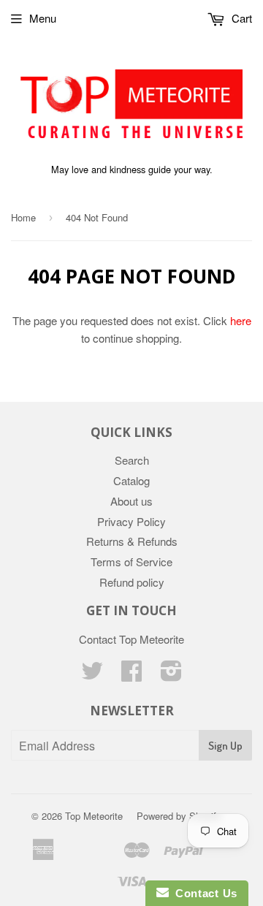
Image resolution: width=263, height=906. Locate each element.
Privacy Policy (131, 521)
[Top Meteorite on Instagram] (171, 674)
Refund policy (131, 582)
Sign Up (225, 746)
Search (132, 460)
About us (131, 501)
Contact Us (203, 893)
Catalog (131, 480)
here (240, 320)
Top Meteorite (94, 816)
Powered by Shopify (179, 816)
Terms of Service (131, 561)
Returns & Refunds (132, 541)
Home (23, 217)
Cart (240, 18)
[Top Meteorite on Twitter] (92, 674)
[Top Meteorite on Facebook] (131, 674)
